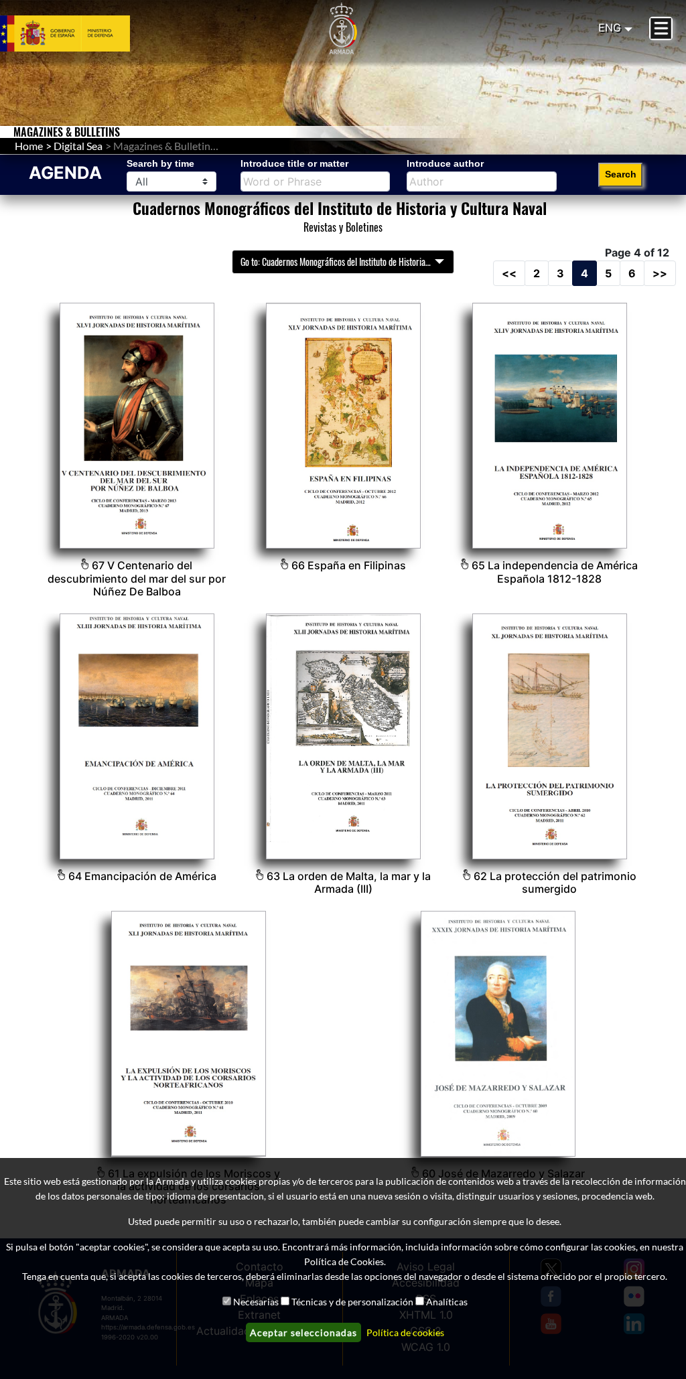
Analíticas (447, 1301)
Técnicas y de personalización (352, 1301)
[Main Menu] (661, 28)
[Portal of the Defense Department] (81, 33)
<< (509, 273)
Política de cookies (405, 1332)
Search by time (160, 163)
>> (660, 273)
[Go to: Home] (343, 29)
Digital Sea (78, 145)
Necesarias (256, 1301)
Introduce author (445, 163)
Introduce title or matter (294, 163)
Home (29, 145)
